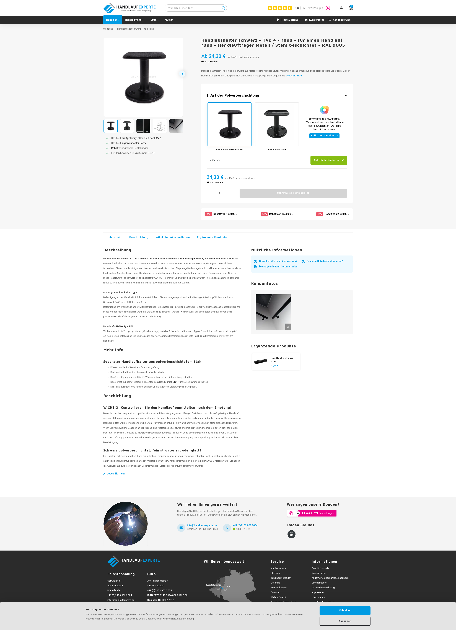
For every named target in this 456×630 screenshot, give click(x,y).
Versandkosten (279, 587)
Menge (219, 193)
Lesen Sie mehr (294, 76)
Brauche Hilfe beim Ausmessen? (278, 261)
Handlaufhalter (133, 20)
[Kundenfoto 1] (273, 312)
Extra (154, 20)
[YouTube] (291, 534)
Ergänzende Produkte (212, 237)
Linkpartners (318, 597)
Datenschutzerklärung (323, 587)
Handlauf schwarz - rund (283, 360)
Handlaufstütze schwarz (122, 278)
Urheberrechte (319, 583)
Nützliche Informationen (173, 237)
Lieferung (275, 583)
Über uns (275, 573)
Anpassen (345, 621)
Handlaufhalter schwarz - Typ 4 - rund (135, 28)
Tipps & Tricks (289, 20)
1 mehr (228, 193)
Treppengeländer (132, 331)
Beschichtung (138, 237)
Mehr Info (115, 237)
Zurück (216, 160)
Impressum (318, 592)
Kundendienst (248, 515)
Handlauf (111, 20)
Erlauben (345, 610)
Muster (169, 20)
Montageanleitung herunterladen (278, 266)
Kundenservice (342, 20)
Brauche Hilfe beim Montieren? (325, 261)
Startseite (108, 28)
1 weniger (210, 193)
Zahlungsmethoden (281, 578)
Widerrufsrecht (278, 597)
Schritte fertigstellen (327, 160)
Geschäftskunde (320, 568)
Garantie (275, 592)
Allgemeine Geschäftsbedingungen (330, 578)
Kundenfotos (316, 20)
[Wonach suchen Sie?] (223, 8)
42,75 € (274, 365)
